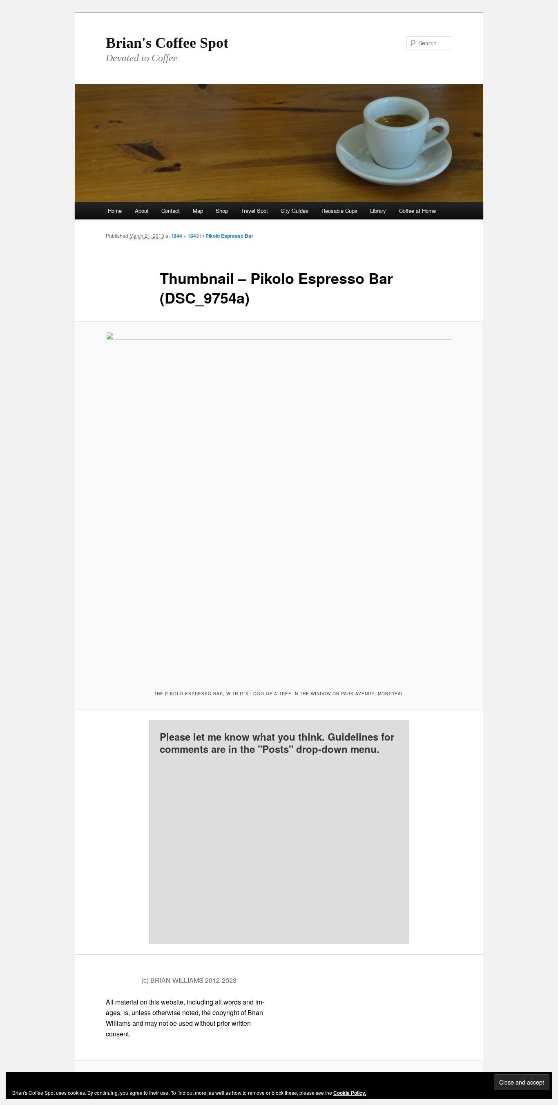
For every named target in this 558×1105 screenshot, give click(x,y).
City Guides (294, 210)
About (142, 210)
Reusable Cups (339, 210)
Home (115, 210)
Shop (222, 210)
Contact (170, 210)
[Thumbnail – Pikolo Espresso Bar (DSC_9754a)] (279, 505)
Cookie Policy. (349, 1092)
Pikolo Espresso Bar (229, 235)
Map (198, 210)
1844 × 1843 (185, 235)
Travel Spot (254, 210)
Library (378, 210)
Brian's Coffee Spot (167, 43)
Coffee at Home (417, 210)
